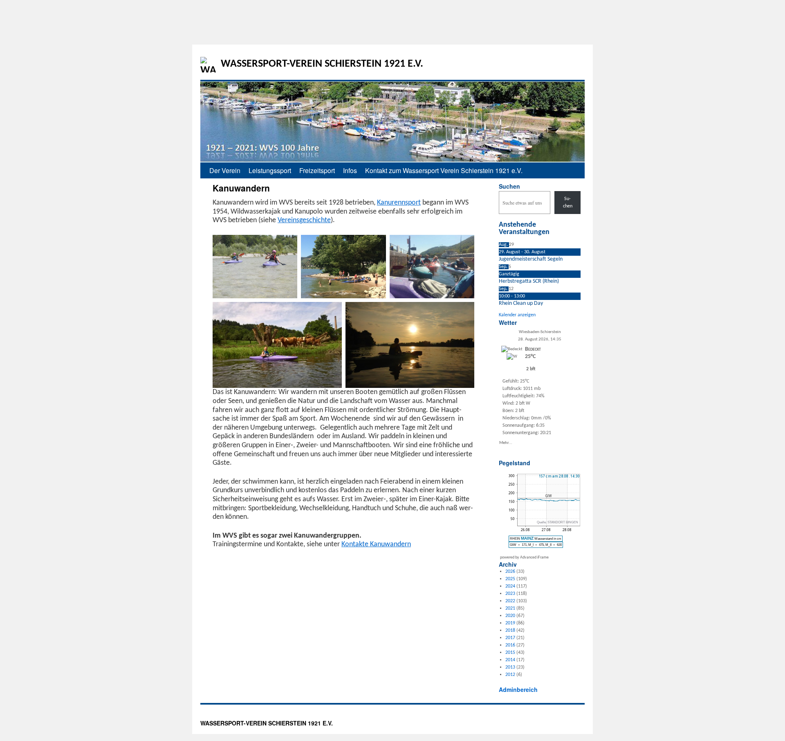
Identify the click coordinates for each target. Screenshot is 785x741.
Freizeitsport (317, 170)
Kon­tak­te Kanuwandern (376, 544)
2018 (510, 630)
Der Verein (224, 170)
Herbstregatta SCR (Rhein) (529, 281)
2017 (510, 637)
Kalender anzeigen (517, 315)
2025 (510, 579)
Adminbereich (518, 689)
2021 (510, 608)
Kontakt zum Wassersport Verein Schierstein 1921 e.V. (444, 170)
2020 (510, 615)
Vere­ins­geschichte (304, 220)
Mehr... (505, 442)
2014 (510, 660)
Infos (350, 170)
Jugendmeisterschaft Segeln (531, 259)
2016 (510, 645)
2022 (510, 601)
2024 (510, 586)
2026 (510, 571)
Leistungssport (270, 170)
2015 (510, 652)
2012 (510, 674)
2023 (510, 593)
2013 (510, 667)
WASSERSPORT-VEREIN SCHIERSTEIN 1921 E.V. (322, 64)
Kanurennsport (399, 203)
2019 (510, 623)
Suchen (509, 186)
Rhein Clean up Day (521, 303)
